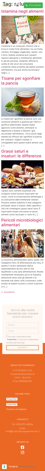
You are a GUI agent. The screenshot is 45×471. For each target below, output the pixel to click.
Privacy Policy (11, 339)
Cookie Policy (11, 404)
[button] (17, 5)
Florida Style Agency (27, 466)
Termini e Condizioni (16, 409)
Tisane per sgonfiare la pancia (20, 80)
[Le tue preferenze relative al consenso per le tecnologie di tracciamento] (4, 466)
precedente (7, 292)
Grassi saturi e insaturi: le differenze (21, 153)
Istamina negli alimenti (22, 11)
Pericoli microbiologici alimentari (22, 222)
